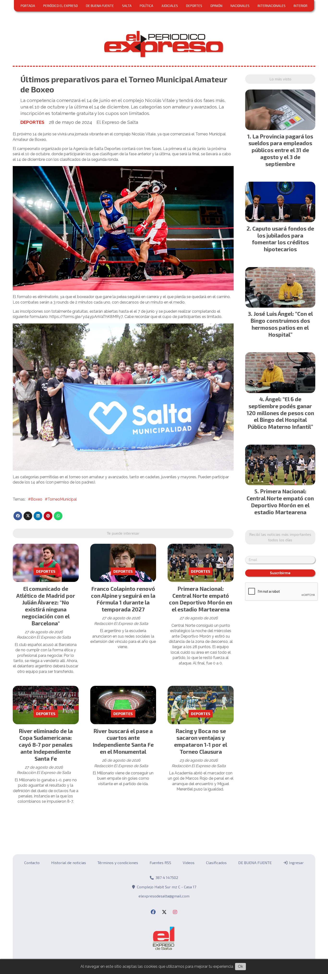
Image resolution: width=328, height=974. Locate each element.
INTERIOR (300, 6)
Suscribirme (280, 573)
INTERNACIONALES (271, 6)
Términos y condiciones (117, 862)
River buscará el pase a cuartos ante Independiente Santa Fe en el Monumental (123, 741)
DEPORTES (194, 6)
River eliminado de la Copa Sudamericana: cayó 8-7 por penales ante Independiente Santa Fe (46, 745)
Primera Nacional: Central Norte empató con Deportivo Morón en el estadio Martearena (200, 599)
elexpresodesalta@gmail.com (164, 896)
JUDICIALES (169, 6)
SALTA (127, 6)
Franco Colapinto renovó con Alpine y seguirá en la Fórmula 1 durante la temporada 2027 (123, 599)
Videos (188, 862)
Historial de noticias (68, 862)
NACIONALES (240, 6)
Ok (240, 966)
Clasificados (216, 862)
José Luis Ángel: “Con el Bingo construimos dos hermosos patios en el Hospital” (281, 324)
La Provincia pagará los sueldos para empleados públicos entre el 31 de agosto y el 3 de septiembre (281, 150)
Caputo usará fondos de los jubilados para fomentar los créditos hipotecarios (283, 238)
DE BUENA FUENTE (100, 6)
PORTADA (28, 6)
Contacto (32, 862)
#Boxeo (35, 499)
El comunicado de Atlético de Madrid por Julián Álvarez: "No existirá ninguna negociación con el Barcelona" (45, 606)
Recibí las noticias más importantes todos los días (280, 537)
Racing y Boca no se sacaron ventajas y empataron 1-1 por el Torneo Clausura (200, 741)
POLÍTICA (146, 6)
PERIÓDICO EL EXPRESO (60, 6)
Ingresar (296, 862)
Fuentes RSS (160, 862)
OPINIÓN (216, 6)
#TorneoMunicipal (61, 499)
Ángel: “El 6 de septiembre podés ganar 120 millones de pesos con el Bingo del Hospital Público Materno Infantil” (280, 413)
